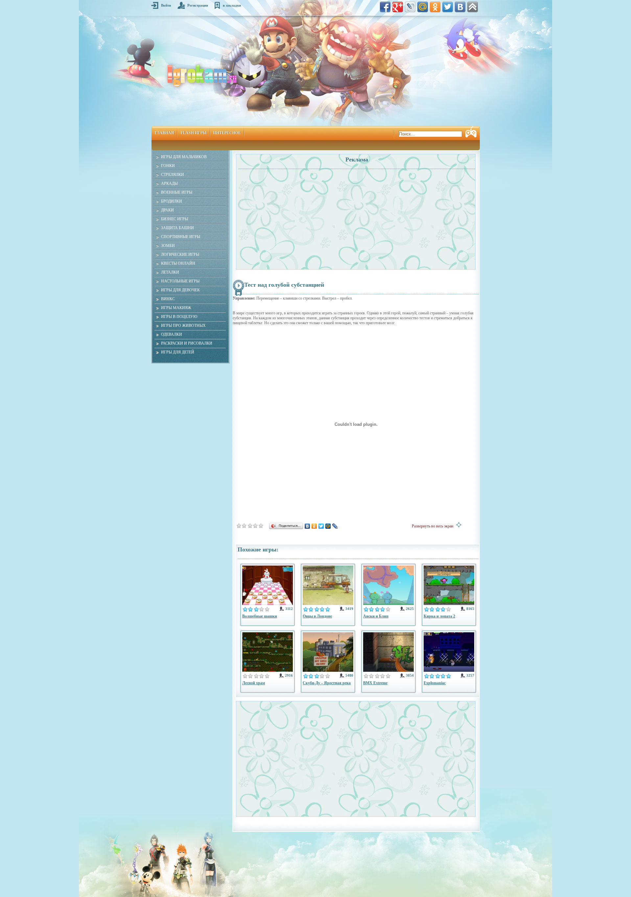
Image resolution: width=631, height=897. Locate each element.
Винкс (168, 299)
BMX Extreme (375, 683)
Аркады (169, 183)
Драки (167, 210)
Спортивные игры (180, 236)
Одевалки (171, 334)
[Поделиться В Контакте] (460, 7)
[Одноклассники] (314, 526)
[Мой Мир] (328, 526)
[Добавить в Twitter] (447, 7)
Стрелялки (172, 174)
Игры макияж (176, 307)
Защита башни (177, 228)
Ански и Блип (375, 616)
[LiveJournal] (335, 526)
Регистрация (197, 5)
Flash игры (194, 133)
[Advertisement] (297, 216)
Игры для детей (177, 352)
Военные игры (176, 192)
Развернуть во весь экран (434, 526)
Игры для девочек (180, 290)
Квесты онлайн (178, 263)
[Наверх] (472, 7)
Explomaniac (435, 683)
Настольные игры (180, 281)
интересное (227, 133)
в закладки (232, 5)
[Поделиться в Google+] (397, 7)
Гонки (168, 165)
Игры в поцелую (179, 316)
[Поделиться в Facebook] (385, 7)
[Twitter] (321, 526)
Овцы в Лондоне (317, 616)
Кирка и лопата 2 (439, 616)
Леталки (170, 272)
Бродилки (171, 201)
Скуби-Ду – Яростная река (327, 683)
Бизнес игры (174, 219)
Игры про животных (183, 325)
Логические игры (180, 254)
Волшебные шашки (259, 616)
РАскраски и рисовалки (186, 343)
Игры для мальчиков (184, 157)
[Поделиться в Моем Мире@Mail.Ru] (422, 7)
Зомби (168, 245)
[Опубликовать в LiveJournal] (410, 7)
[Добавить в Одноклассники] (435, 7)
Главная (164, 133)
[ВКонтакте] (307, 526)
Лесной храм (253, 683)
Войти (166, 5)
